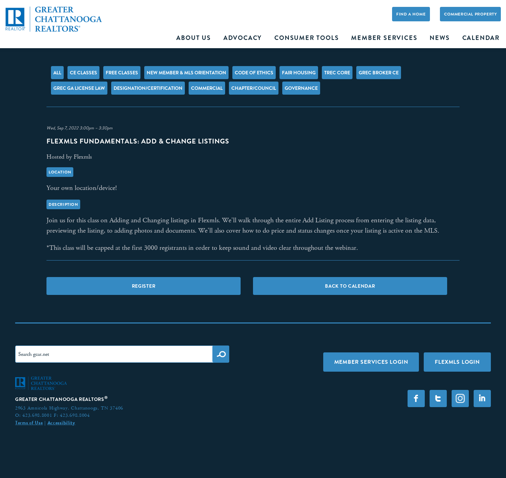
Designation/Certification (148, 88)
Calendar (481, 38)
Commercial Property (470, 14)
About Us (193, 38)
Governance (301, 88)
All (57, 73)
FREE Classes (122, 73)
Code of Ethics (254, 73)
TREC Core (337, 73)
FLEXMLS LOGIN (457, 361)
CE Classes (83, 73)
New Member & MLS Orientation (186, 73)
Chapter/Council (253, 88)
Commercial (207, 88)
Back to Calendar (350, 286)
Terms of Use (29, 422)
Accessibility (61, 422)
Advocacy (242, 38)
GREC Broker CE (379, 73)
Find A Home (411, 14)
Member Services (384, 38)
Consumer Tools (306, 38)
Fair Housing (299, 73)
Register (144, 286)
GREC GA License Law (79, 88)
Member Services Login (371, 361)
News (440, 38)
